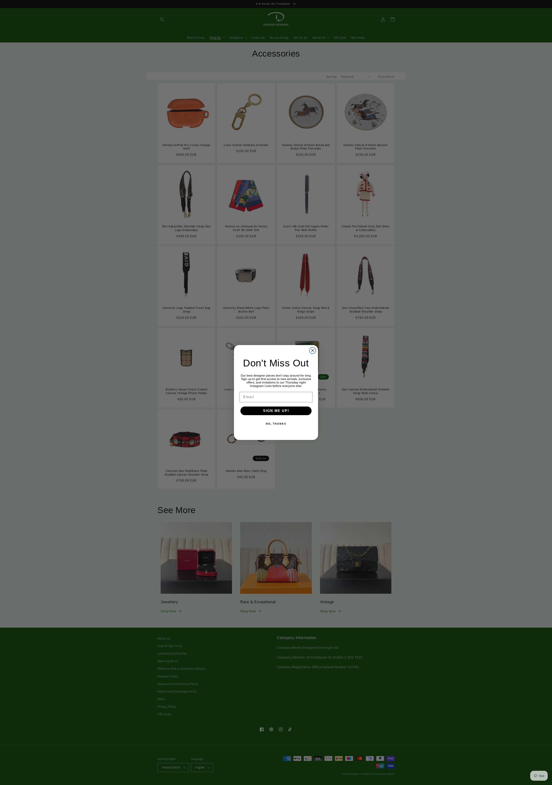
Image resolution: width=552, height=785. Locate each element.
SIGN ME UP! (276, 411)
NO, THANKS (276, 423)
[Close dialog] (312, 350)
